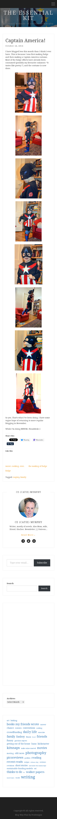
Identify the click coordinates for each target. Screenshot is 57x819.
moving (10, 753)
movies (42, 748)
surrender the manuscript (37, 766)
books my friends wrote (23, 724)
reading (36, 757)
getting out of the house (18, 744)
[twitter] (28, 541)
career (43, 724)
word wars (10, 778)
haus (33, 743)
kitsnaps (13, 748)
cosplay (16, 477)
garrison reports (20, 741)
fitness (28, 737)
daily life (30, 732)
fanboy (20, 736)
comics (18, 728)
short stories (21, 765)
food (34, 737)
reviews (43, 762)
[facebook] (23, 541)
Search (10, 583)
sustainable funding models (20, 768)
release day (34, 762)
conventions (29, 728)
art (8, 720)
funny (10, 740)
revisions (10, 766)
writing (28, 777)
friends (42, 736)
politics (27, 758)
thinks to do (14, 772)
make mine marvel (28, 748)
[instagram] (34, 541)
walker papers (35, 772)
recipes (26, 762)
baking (14, 720)
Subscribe (42, 562)
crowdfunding (14, 732)
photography (35, 753)
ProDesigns (37, 815)
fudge (8, 471)
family (23, 477)
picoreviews (15, 757)
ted (35, 769)
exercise (41, 732)
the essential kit (28, 15)
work (18, 778)
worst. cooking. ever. (15, 466)
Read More (28, 535)
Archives (11, 698)
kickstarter (43, 743)
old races (19, 753)
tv (24, 772)
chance (10, 728)
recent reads (15, 761)
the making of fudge (37, 466)
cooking (39, 728)
